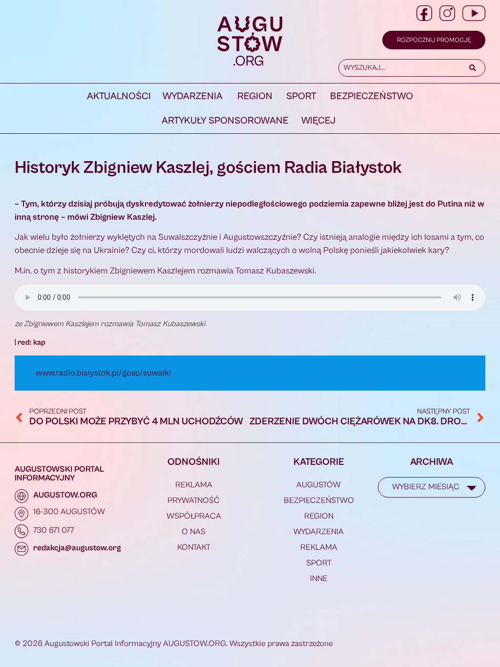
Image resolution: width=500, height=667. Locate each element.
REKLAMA (193, 485)
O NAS (194, 532)
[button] (194, 96)
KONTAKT (193, 547)
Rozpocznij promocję (434, 40)
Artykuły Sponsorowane (225, 120)
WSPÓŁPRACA (194, 516)
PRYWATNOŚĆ (193, 500)
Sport (301, 96)
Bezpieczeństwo (371, 96)
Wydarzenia (193, 96)
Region (254, 96)
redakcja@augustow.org (77, 548)
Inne (319, 579)
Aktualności (119, 96)
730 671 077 (53, 530)
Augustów (318, 485)
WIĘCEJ (318, 120)
